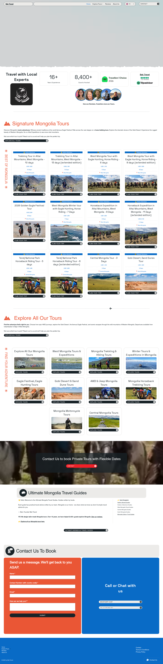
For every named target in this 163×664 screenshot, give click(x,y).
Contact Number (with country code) (24, 583)
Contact (138, 647)
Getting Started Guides (123, 502)
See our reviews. (97, 517)
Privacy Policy (140, 652)
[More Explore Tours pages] (10, 648)
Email (12, 592)
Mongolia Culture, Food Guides (125, 514)
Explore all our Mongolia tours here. (33, 521)
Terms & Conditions (142, 650)
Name (12, 574)
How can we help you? (19, 601)
